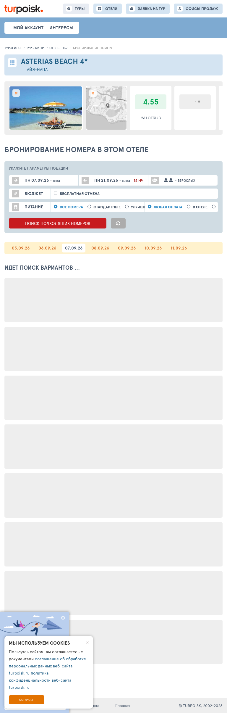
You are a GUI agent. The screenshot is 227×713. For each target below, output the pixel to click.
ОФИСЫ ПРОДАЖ (202, 9)
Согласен (26, 700)
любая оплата (168, 207)
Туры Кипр (35, 48)
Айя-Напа (37, 69)
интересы (61, 27)
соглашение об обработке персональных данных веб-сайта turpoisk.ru (47, 666)
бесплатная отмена (80, 194)
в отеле (200, 207)
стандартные (107, 207)
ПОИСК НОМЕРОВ (57, 223)
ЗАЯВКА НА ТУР (151, 9)
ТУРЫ (80, 9)
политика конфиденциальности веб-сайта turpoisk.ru (40, 680)
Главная (122, 705)
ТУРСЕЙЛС (12, 48)
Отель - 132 (58, 48)
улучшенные (144, 207)
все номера (71, 207)
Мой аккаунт (28, 27)
